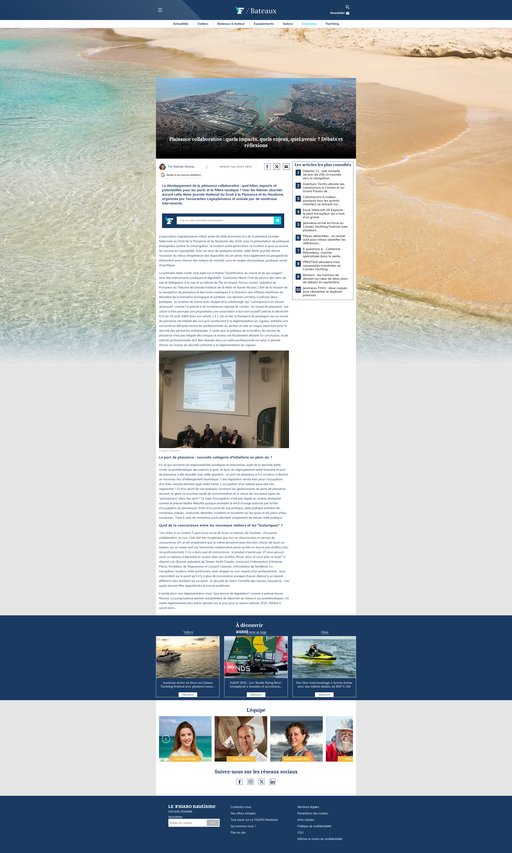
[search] (348, 7)
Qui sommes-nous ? (243, 826)
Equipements (264, 24)
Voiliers (203, 24)
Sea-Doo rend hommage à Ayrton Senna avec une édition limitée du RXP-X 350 (324, 684)
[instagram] (251, 782)
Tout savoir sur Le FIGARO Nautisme (254, 820)
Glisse (325, 632)
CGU (300, 832)
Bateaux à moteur (231, 24)
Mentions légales (308, 807)
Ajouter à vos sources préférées (183, 175)
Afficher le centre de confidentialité (319, 839)
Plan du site (238, 832)
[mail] (347, 13)
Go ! (212, 823)
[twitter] (262, 782)
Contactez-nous (241, 807)
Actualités (181, 24)
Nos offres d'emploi (243, 813)
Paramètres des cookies (312, 813)
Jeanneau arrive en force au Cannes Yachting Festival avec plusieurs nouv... (188, 684)
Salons (288, 24)
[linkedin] (273, 782)
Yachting (332, 24)
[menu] (160, 10)
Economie (309, 24)
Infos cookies (305, 820)
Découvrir (188, 694)
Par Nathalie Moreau (181, 166)
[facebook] (240, 782)
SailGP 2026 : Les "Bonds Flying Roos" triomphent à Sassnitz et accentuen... (256, 684)
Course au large (256, 632)
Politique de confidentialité (314, 826)
